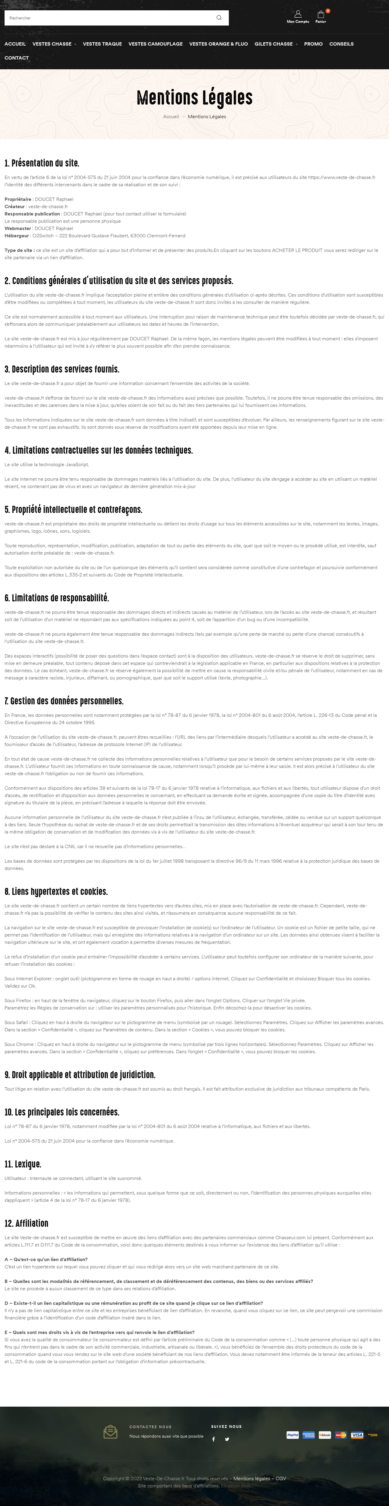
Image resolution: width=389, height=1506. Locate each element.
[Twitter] (227, 1439)
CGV (281, 1478)
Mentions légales (251, 1478)
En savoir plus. (236, 1486)
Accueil (171, 116)
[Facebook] (213, 1439)
